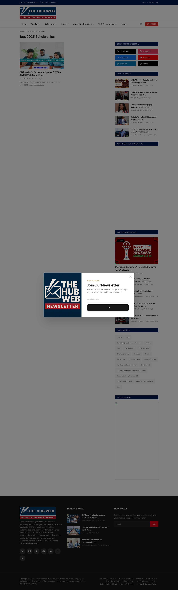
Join (108, 307)
